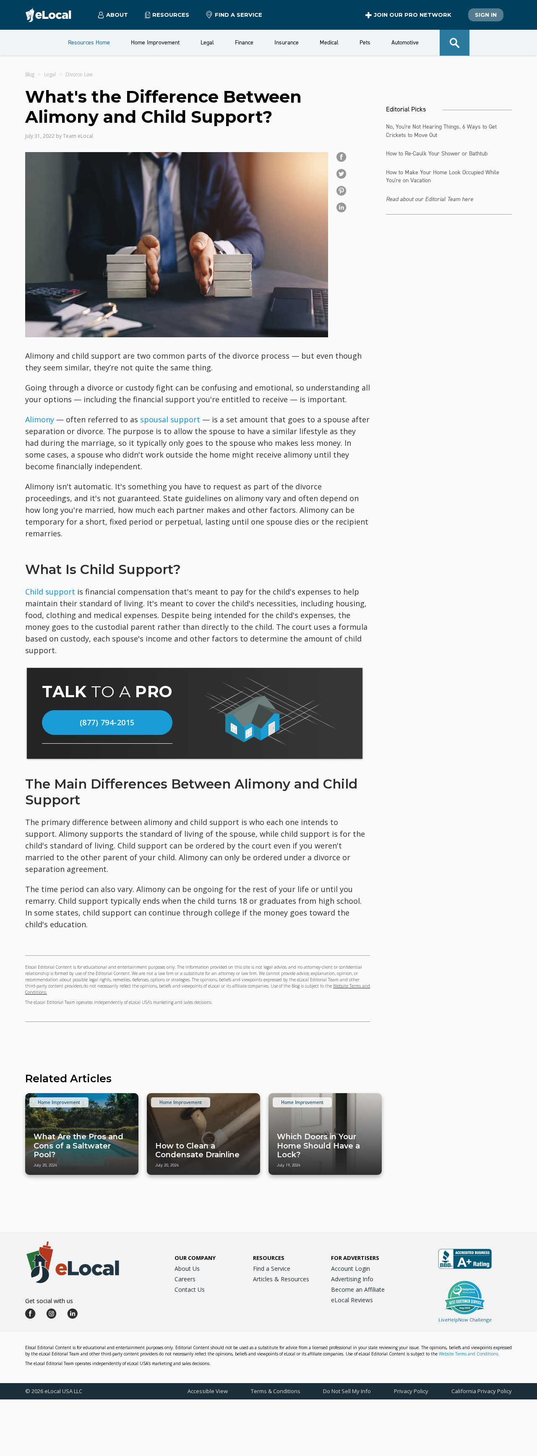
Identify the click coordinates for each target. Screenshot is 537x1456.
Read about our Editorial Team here (429, 199)
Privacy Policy (411, 1391)
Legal (50, 74)
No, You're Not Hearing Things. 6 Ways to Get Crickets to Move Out (441, 131)
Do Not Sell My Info (347, 1391)
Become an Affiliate (358, 1289)
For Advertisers (355, 1258)
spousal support (170, 419)
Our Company (195, 1258)
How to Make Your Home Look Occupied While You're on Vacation (442, 176)
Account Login (350, 1268)
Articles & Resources (281, 1279)
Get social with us (49, 1301)
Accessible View (208, 1391)
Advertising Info (352, 1279)
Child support (50, 592)
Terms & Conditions (275, 1391)
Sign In (486, 14)
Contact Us (190, 1289)
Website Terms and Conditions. (469, 1354)
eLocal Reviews (352, 1300)
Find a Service (238, 14)
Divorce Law (79, 74)
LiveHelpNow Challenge (465, 1319)
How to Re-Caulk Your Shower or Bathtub (436, 154)
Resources (268, 1258)
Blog (29, 74)
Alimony (39, 419)
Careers (185, 1279)
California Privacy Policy (481, 1391)
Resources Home (89, 43)
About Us (187, 1268)
